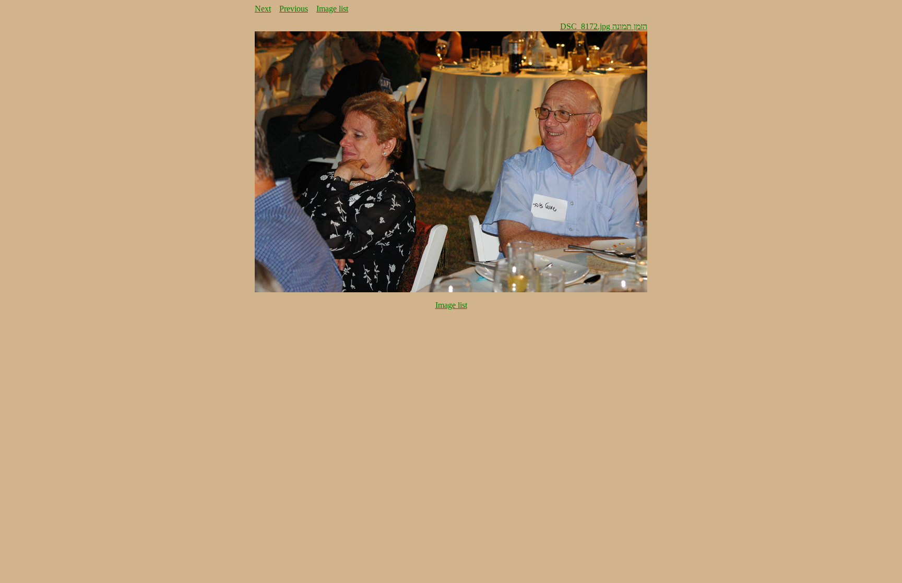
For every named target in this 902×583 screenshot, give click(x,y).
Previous (293, 8)
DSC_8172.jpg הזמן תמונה (603, 26)
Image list (332, 8)
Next (263, 8)
